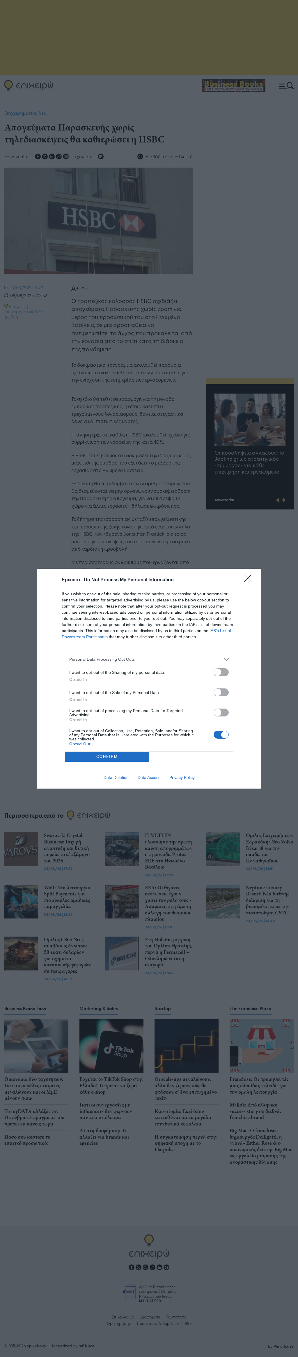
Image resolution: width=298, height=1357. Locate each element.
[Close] (249, 580)
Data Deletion (116, 777)
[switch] (221, 672)
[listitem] (149, 659)
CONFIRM (107, 756)
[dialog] (149, 679)
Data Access (149, 777)
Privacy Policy (182, 777)
